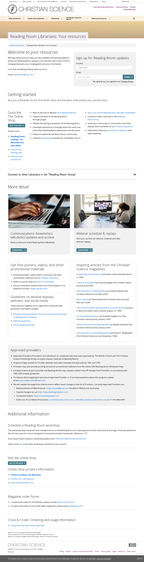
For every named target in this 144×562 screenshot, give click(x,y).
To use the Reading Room (87, 316)
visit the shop (16, 125)
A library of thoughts (85, 282)
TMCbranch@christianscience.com (70, 438)
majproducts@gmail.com (57, 388)
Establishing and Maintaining (89, 274)
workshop (47, 138)
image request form (38, 288)
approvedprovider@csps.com (32, 380)
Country (79, 63)
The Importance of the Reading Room (92, 333)
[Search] (134, 18)
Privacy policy (105, 551)
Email (78, 72)
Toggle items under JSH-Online (19, 1)
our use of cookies (104, 559)
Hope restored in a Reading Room (91, 291)
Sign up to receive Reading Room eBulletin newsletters (112, 112)
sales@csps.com (76, 506)
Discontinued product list (22, 482)
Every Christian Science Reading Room (93, 324)
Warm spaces (82, 299)
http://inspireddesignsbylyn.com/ (53, 392)
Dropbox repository (124, 126)
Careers (68, 551)
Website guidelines (21, 321)
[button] (128, 1)
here (20, 444)
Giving (61, 551)
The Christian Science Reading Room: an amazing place (100, 307)
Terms (96, 551)
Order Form (66, 502)
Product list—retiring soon (22, 478)
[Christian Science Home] (41, 9)
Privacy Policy (127, 81)
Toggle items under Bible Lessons (34, 1)
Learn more (17, 250)
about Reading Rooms (66, 112)
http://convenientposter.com (46, 396)
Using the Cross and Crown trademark (27, 525)
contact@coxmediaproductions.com (90, 399)
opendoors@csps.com (24, 74)
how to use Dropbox (45, 281)
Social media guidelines (24, 325)
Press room (131, 551)
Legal (114, 551)
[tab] (72, 174)
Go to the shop (16, 463)
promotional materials (117, 130)
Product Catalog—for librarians (26, 475)
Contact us (121, 551)
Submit (127, 77)
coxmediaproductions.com (61, 399)
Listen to (83, 551)
